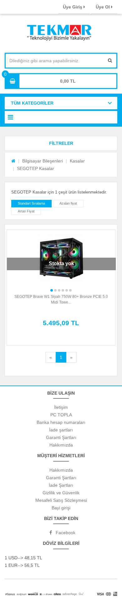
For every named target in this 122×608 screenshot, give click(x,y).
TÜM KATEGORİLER (32, 103)
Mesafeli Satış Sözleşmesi (61, 500)
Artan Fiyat (26, 211)
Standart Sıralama (31, 203)
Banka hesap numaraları (61, 422)
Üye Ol (103, 6)
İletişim (61, 407)
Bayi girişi (61, 507)
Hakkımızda (61, 444)
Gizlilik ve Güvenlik (61, 492)
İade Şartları (61, 485)
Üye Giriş (73, 6)
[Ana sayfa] (13, 160)
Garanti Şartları (61, 437)
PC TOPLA (61, 414)
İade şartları (61, 429)
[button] (61, 143)
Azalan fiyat (68, 203)
